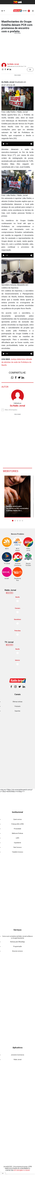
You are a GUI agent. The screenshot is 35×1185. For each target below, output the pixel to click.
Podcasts (17, 706)
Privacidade (17, 828)
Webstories (10, 471)
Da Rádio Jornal (13, 64)
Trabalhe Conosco (17, 852)
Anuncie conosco (17, 951)
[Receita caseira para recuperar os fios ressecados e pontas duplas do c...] (17, 496)
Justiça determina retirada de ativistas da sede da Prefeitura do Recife (16, 362)
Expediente (17, 842)
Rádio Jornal (17, 1059)
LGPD (17, 838)
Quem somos (17, 819)
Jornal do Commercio (17, 1055)
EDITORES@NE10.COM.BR (22, 1170)
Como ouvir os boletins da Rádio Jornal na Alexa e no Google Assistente (17, 937)
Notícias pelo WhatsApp (17, 942)
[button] (12, 520)
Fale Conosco (17, 847)
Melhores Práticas (17, 833)
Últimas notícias (17, 701)
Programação (17, 946)
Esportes (17, 711)
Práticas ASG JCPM (17, 824)
